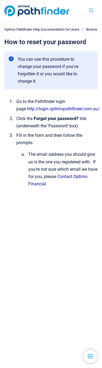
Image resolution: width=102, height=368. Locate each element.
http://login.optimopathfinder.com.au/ (63, 108)
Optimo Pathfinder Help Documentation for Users (41, 29)
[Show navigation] (90, 356)
